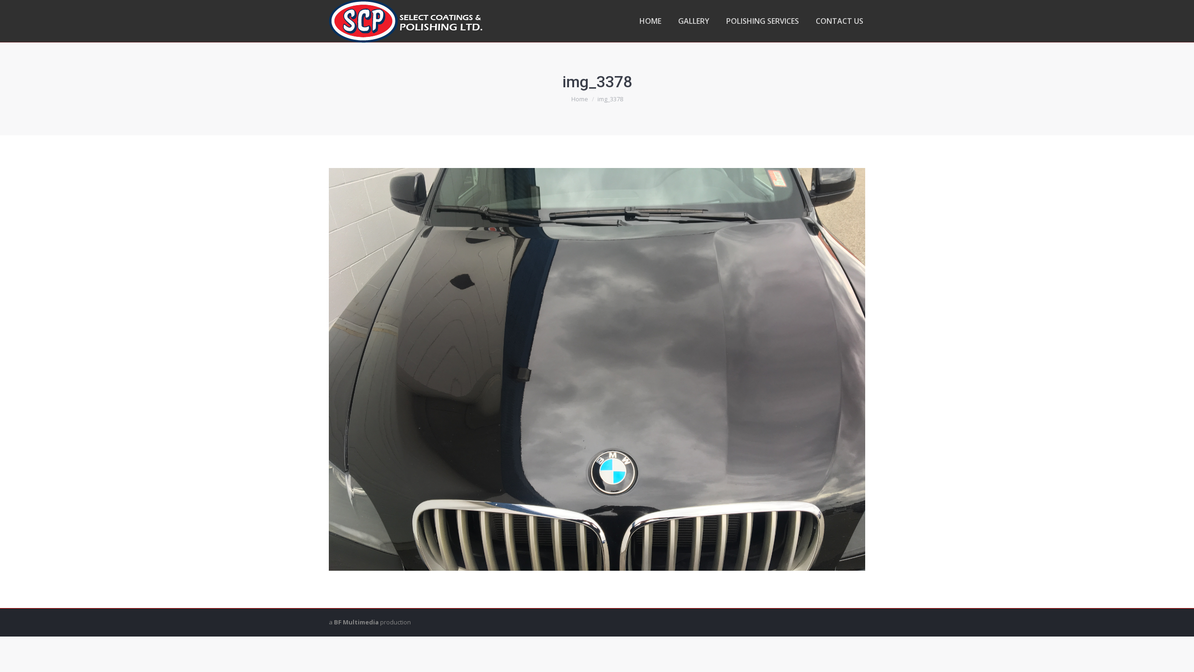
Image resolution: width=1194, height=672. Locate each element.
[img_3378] (597, 369)
